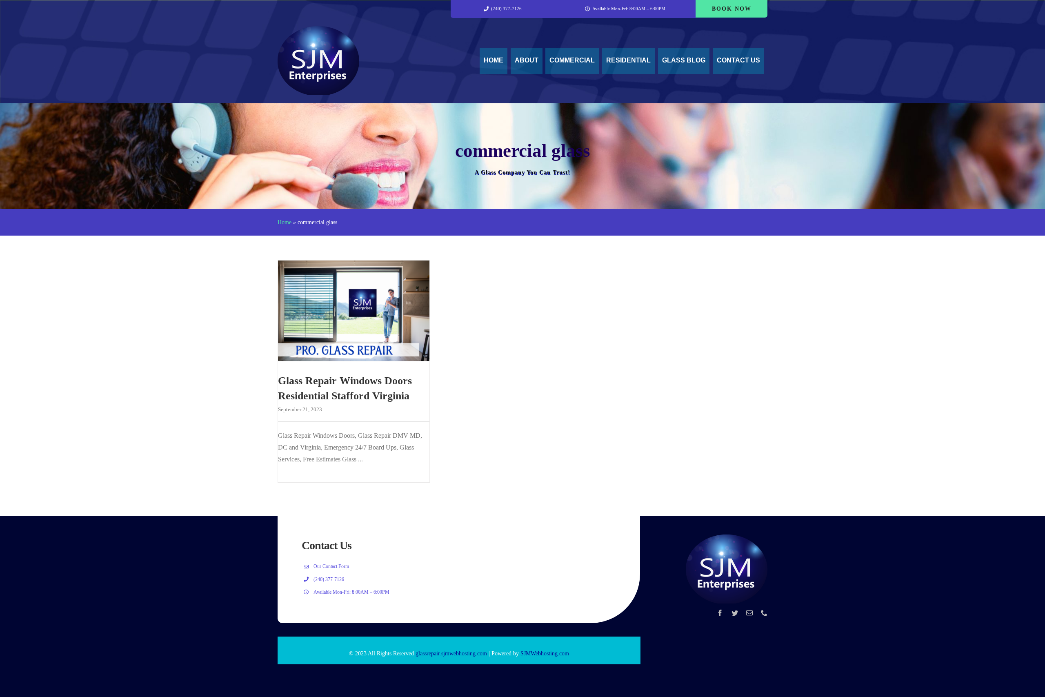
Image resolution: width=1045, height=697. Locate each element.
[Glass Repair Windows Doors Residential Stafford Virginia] (353, 311)
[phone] (764, 613)
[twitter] (735, 613)
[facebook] (720, 613)
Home (284, 222)
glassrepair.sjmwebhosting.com (451, 653)
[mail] (749, 613)
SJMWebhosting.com (544, 653)
